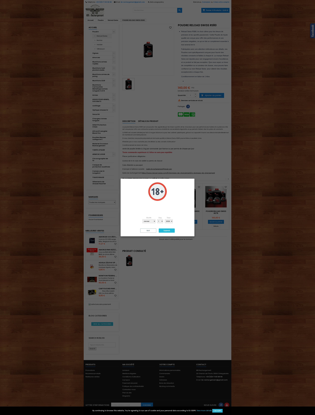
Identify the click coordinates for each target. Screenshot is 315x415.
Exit (148, 230)
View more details (204, 410)
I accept (217, 411)
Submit (167, 230)
